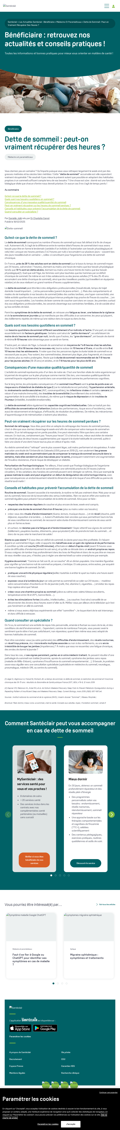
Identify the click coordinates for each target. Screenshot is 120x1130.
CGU (63, 1059)
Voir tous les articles (107, 904)
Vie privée (65, 1052)
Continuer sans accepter (108, 1092)
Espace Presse (16, 1066)
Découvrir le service (86, 863)
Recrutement (15, 1059)
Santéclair (12, 21)
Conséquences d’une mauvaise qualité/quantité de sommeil (35, 202)
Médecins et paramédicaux (20, 157)
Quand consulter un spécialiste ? (21, 211)
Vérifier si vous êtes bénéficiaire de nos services (34, 860)
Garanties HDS (68, 1066)
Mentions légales (17, 1073)
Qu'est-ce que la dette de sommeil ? (23, 196)
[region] (60, 1109)
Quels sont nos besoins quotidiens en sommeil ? (29, 199)
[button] (111, 814)
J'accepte (70, 1124)
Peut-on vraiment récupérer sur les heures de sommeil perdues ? (38, 205)
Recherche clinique (70, 1073)
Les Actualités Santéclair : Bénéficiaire (36, 21)
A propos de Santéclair (20, 1052)
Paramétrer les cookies (20, 1036)
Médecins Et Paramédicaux (68, 21)
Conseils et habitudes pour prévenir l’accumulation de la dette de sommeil (42, 208)
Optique (73, 949)
